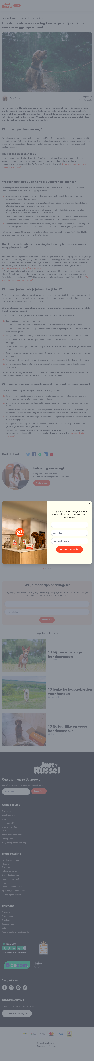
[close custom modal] (89, 503)
